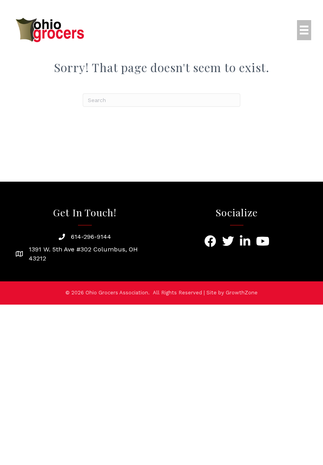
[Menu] (304, 30)
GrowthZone (242, 293)
